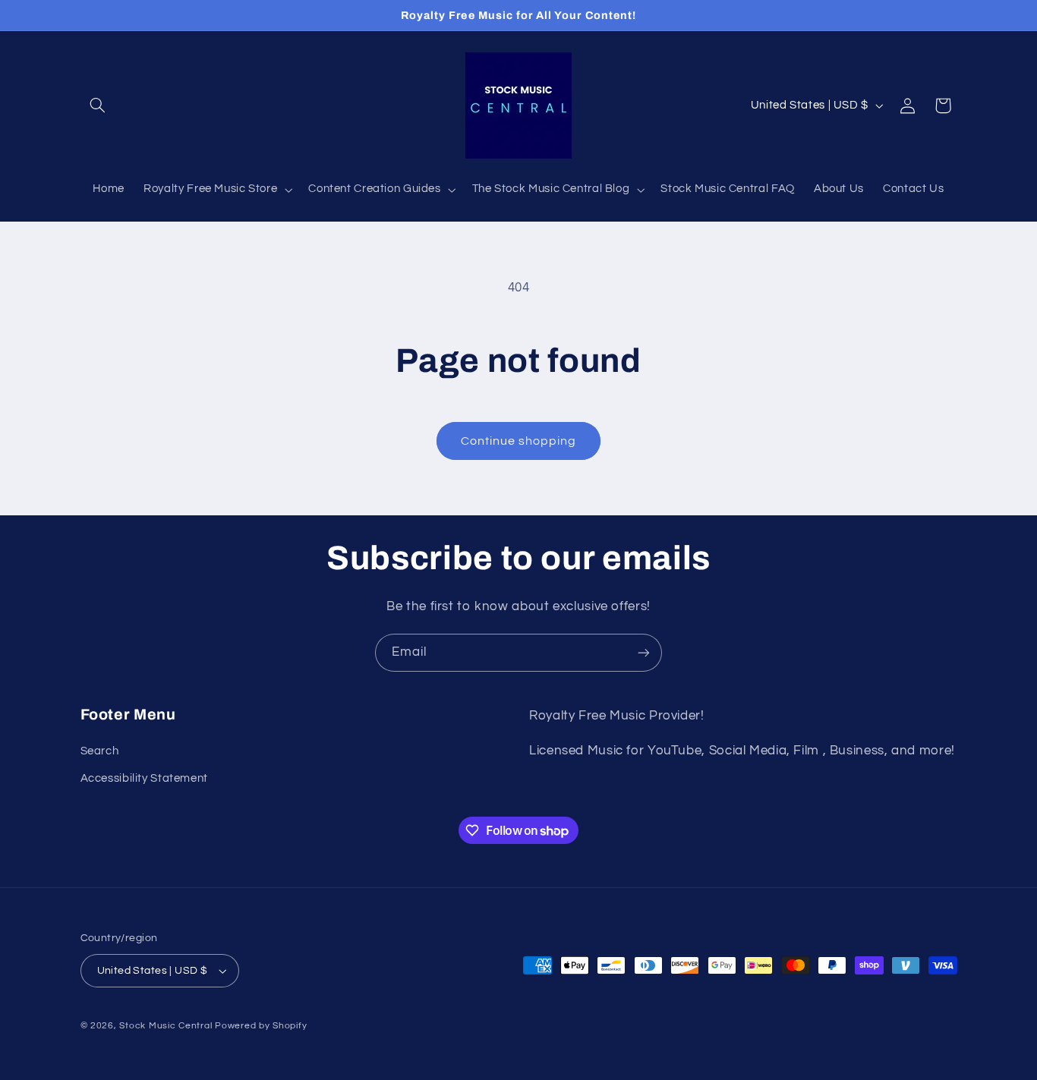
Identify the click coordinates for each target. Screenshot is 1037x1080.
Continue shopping (519, 441)
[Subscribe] (643, 652)
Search (99, 751)
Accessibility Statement (144, 778)
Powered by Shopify (261, 1026)
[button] (97, 105)
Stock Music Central (165, 1026)
